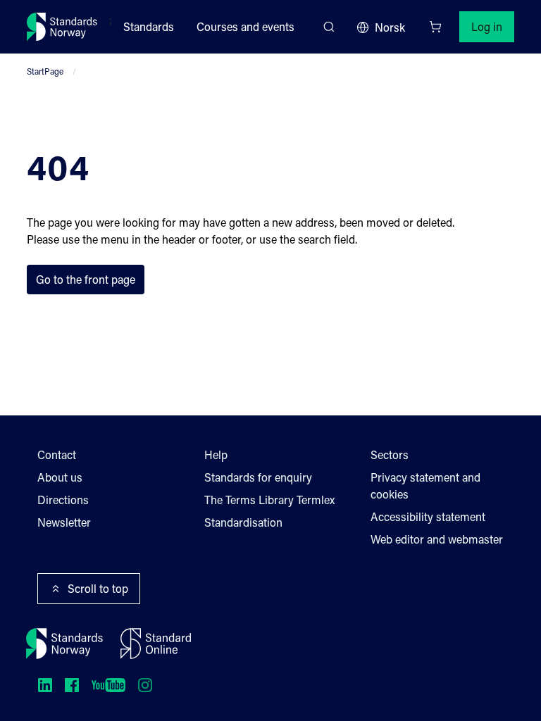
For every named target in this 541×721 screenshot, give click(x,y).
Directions (63, 499)
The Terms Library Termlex (269, 499)
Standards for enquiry (258, 477)
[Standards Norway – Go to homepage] (62, 26)
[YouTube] (108, 685)
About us (59, 477)
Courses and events (245, 26)
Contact (56, 454)
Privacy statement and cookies (425, 485)
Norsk (390, 27)
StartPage (45, 71)
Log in (486, 26)
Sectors (390, 454)
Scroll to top (98, 588)
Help (216, 454)
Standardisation (243, 522)
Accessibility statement (428, 516)
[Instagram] (145, 685)
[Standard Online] (155, 643)
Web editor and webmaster (437, 539)
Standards (148, 26)
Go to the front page (85, 279)
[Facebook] (72, 685)
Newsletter (64, 522)
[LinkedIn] (45, 685)
